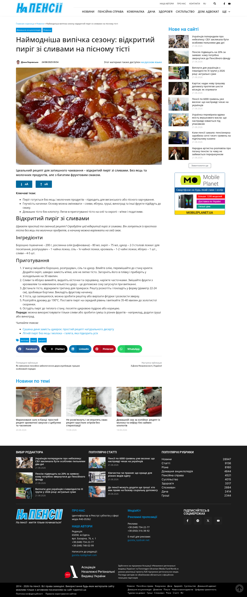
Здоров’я (165, 11)
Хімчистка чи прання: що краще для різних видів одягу (130, 474)
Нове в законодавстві (182, 589)
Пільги (167, 589)
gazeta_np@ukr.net (138, 540)
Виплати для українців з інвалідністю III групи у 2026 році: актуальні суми (208, 70)
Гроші (150, 592)
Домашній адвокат (207, 586)
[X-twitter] (208, 521)
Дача (151, 11)
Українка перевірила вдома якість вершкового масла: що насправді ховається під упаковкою (209, 119)
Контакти (194, 4)
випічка (24, 340)
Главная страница (25, 23)
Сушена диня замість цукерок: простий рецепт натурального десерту (68, 329)
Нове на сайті (184, 29)
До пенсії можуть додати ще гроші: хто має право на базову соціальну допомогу (133, 489)
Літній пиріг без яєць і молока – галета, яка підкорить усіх (60, 333)
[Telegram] (198, 521)
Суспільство (185, 11)
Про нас (181, 4)
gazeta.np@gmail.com (84, 555)
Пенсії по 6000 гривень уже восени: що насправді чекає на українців (210, 102)
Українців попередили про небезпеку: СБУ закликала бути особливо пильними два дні (210, 39)
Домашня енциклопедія (29, 30)
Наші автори (167, 4)
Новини (88, 11)
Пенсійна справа (111, 11)
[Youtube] (229, 3)
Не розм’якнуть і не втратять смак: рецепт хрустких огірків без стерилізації (87, 422)
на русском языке (151, 62)
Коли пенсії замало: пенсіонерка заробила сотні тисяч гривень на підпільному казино (211, 135)
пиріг (33, 340)
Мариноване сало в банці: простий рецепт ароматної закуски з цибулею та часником (38, 422)
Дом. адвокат (208, 11)
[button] (28, 349)
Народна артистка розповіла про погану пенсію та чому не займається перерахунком (211, 151)
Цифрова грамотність (205, 589)
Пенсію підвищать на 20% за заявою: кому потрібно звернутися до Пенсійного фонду (211, 55)
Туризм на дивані (136, 592)
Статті (176, 592)
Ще (224, 11)
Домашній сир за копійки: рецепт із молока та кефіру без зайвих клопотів (138, 422)
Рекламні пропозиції (142, 517)
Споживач (159, 592)
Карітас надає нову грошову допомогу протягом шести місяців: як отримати (208, 86)
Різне (168, 592)
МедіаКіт (134, 510)
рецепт (42, 340)
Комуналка (135, 11)
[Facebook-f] (224, 3)
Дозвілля (157, 589)
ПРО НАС (78, 510)
